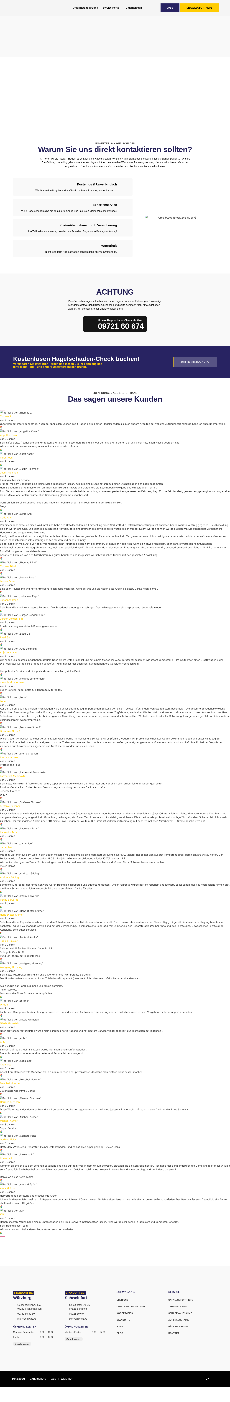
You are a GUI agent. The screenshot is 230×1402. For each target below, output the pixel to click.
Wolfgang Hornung (11, 967)
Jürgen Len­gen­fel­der (12, 618)
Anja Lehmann (8, 652)
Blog (120, 1333)
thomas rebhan (9, 757)
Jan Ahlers (6, 847)
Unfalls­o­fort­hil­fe (180, 1300)
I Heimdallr (6, 1158)
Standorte (123, 1320)
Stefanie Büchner (10, 806)
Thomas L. (6, 416)
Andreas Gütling (9, 877)
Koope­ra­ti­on (125, 1313)
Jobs (120, 1326)
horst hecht (6, 457)
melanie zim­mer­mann (12, 682)
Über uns (122, 1300)
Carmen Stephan (10, 1102)
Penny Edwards (9, 899)
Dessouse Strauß (10, 731)
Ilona (3, 701)
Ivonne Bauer (7, 581)
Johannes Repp (9, 599)
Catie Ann (6, 517)
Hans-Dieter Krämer (11, 914)
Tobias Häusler (9, 940)
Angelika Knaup (9, 435)
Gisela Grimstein (9, 1023)
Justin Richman (9, 472)
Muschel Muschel (10, 1083)
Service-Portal (111, 7)
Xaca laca (5, 1064)
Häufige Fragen (178, 1326)
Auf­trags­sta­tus (178, 1320)
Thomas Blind (8, 566)
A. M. (3, 1042)
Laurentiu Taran (9, 832)
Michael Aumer (9, 1120)
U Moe (4, 1004)
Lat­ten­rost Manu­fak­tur (13, 776)
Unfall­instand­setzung (85, 7)
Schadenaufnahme (180, 1313)
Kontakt (173, 1333)
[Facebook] (192, 1378)
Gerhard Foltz (8, 1139)
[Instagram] (200, 1378)
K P (2, 1214)
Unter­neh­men (134, 7)
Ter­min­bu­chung (178, 1306)
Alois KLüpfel (7, 1188)
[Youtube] (215, 1378)
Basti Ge (5, 637)
